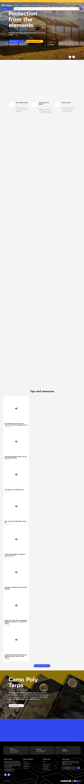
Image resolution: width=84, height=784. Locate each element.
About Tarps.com (46, 764)
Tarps (24, 761)
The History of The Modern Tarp (14, 490)
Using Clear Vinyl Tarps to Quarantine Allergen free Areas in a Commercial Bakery (16, 621)
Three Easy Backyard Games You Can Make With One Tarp (16, 457)
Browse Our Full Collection (14, 166)
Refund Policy (46, 766)
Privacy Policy (46, 768)
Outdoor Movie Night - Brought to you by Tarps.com (15, 555)
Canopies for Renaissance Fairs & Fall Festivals (16, 588)
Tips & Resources (41, 751)
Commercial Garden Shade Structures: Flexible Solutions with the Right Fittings (16, 656)
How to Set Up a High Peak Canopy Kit (15, 522)
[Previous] (75, 195)
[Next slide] (73, 57)
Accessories (26, 768)
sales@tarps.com (4, 1)
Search (44, 761)
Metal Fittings (26, 766)
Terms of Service (46, 769)
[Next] (79, 195)
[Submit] (78, 768)
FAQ (44, 763)
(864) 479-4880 (11, 1)
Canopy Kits (26, 764)
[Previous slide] (70, 57)
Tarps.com (8, 780)
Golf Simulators (26, 763)
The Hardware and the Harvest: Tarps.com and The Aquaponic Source (16, 424)
